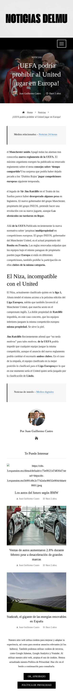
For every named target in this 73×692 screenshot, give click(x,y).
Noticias (37, 57)
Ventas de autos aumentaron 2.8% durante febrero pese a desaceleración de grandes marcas (36, 554)
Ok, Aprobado (36, 676)
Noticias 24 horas (48, 134)
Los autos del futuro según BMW (36, 492)
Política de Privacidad (36, 685)
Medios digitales (45, 392)
